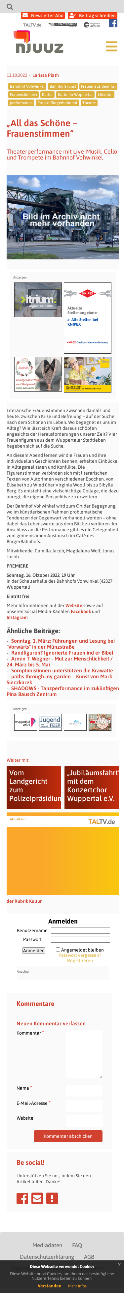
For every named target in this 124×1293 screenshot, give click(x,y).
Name (24, 1088)
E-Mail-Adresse (34, 1103)
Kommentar (30, 1033)
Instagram (17, 617)
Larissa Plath (45, 75)
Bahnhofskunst (63, 86)
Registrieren (80, 960)
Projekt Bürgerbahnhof (57, 103)
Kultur (47, 94)
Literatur (105, 94)
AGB (89, 1256)
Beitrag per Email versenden (37, 1198)
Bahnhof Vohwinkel (27, 86)
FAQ (77, 1245)
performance (21, 103)
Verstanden (50, 1285)
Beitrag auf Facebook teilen (22, 1198)
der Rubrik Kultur (24, 901)
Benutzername (32, 930)
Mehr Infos (77, 1286)
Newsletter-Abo (47, 15)
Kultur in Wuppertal (75, 94)
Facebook (81, 611)
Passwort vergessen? (80, 955)
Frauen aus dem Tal (98, 86)
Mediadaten (47, 1245)
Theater (89, 103)
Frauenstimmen (23, 94)
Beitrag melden (52, 1198)
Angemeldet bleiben (82, 950)
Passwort (32, 939)
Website (73, 605)
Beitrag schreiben (97, 15)
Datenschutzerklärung (47, 1256)
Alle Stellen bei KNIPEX (82, 322)
